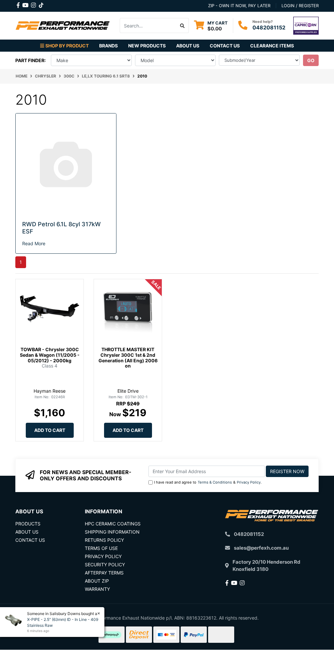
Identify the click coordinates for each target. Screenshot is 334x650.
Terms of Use (101, 548)
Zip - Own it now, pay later (239, 5)
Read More (33, 243)
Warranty (97, 589)
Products (27, 523)
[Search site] (182, 25)
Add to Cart (49, 430)
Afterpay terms (104, 572)
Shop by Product (67, 45)
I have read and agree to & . (208, 482)
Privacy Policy (249, 482)
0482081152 (268, 27)
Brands (108, 45)
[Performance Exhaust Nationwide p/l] (63, 25)
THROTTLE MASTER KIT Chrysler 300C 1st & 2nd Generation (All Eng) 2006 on (128, 357)
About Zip (97, 581)
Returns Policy (104, 540)
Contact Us (225, 45)
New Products (147, 45)
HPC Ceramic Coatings (113, 523)
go (310, 60)
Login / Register (300, 5)
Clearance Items (272, 45)
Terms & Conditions (215, 482)
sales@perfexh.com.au (261, 548)
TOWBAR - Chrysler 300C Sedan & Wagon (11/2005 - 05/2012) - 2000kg (50, 355)
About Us (187, 45)
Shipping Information (112, 532)
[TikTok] (41, 4)
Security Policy (105, 564)
